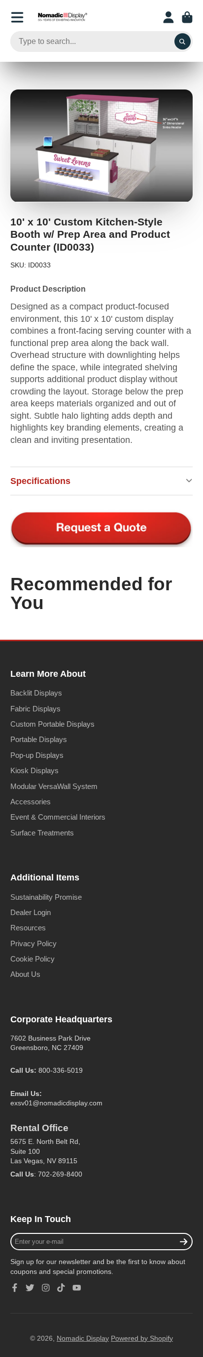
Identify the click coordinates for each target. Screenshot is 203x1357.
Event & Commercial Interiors (57, 817)
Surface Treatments (42, 833)
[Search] (182, 41)
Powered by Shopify (142, 1338)
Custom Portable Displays (52, 724)
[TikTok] (61, 1287)
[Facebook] (14, 1287)
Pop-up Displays (37, 755)
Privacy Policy (33, 943)
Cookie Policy (32, 959)
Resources (28, 927)
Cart (187, 17)
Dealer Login (30, 912)
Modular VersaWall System (54, 786)
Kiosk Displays (34, 770)
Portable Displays (38, 739)
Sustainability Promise (46, 897)
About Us (25, 974)
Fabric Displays (35, 708)
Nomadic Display (83, 1338)
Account (168, 17)
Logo (62, 17)
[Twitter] (30, 1287)
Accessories (30, 801)
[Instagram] (45, 1287)
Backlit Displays (36, 693)
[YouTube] (76, 1287)
